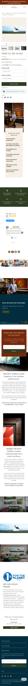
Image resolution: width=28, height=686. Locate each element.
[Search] (5, 7)
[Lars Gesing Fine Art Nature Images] (14, 7)
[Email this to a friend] (10, 97)
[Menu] (2, 7)
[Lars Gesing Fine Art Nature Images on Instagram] (8, 676)
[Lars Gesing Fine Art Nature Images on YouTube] (11, 676)
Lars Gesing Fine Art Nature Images (13, 680)
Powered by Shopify (6, 683)
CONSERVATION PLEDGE (9, 595)
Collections (8, 13)
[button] (5, 59)
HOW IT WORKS (14, 558)
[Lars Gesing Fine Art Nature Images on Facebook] (5, 676)
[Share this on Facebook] (5, 97)
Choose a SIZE (5, 68)
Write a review (10, 220)
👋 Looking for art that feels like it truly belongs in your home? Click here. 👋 (14, 2)
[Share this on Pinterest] (8, 97)
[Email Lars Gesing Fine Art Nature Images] (3, 676)
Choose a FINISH (6, 75)
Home (3, 13)
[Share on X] (3, 97)
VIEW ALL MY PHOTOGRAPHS (19, 13)
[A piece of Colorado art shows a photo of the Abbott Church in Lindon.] (14, 29)
